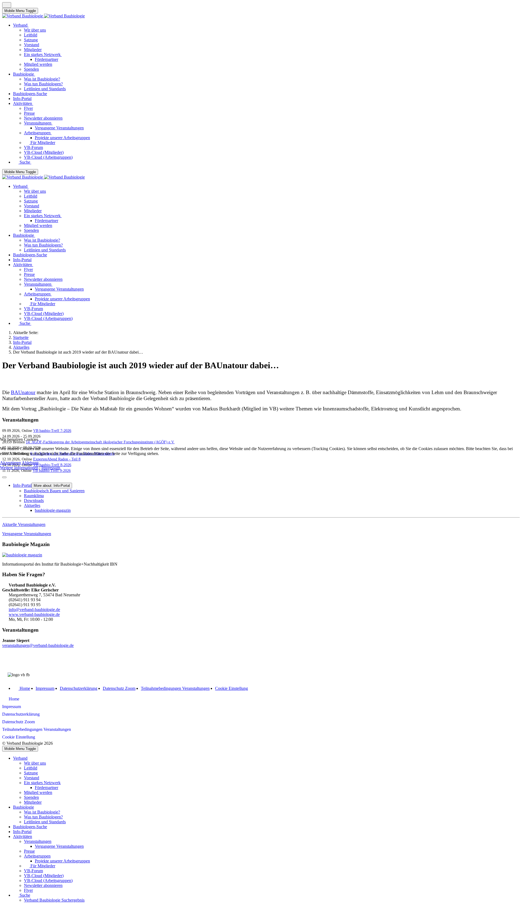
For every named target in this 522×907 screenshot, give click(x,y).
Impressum (50, 467)
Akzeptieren (10, 462)
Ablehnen (30, 462)
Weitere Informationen (19, 467)
